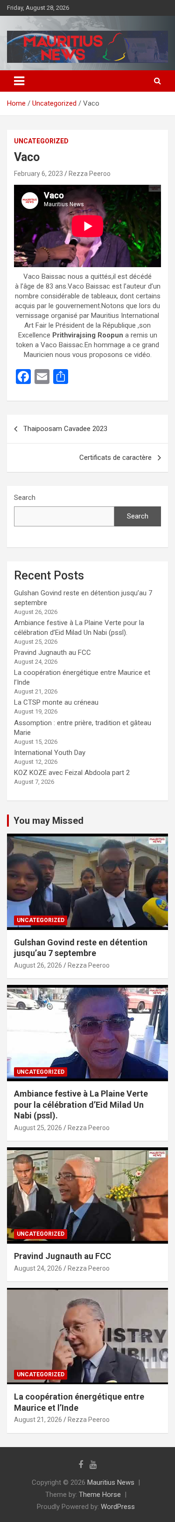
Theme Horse (100, 1494)
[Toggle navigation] (19, 81)
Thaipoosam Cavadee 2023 (65, 428)
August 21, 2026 (38, 1419)
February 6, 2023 (38, 173)
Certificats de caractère (115, 457)
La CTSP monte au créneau (56, 702)
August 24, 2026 (38, 1268)
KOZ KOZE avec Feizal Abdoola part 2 (72, 772)
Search (24, 497)
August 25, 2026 (38, 1127)
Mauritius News (110, 1482)
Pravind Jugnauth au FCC (52, 652)
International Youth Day (49, 752)
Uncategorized (41, 141)
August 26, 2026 (38, 965)
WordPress (118, 1506)
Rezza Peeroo (90, 173)
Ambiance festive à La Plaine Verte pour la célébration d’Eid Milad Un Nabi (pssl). (81, 1104)
